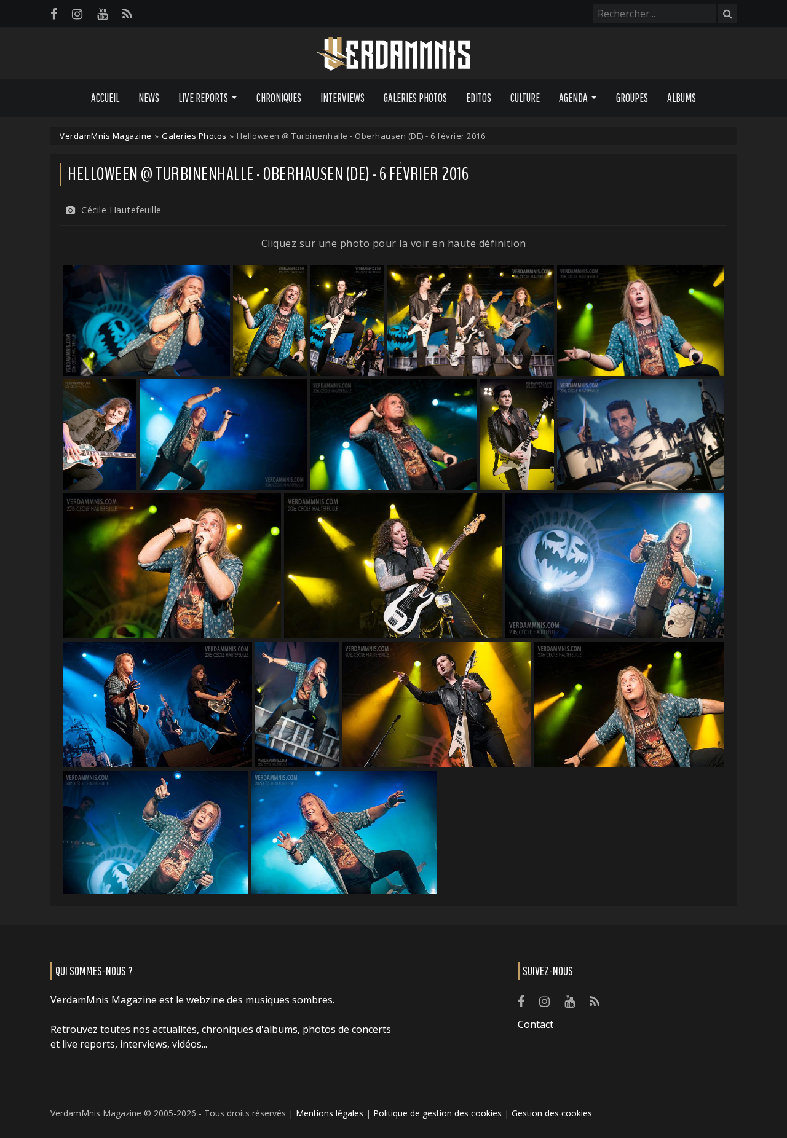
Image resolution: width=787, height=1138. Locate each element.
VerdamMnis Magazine (106, 135)
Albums (681, 97)
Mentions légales (329, 1113)
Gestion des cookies (552, 1113)
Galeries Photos (415, 97)
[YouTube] (102, 14)
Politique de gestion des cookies (437, 1113)
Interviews (342, 97)
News (148, 97)
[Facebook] (53, 14)
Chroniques (278, 97)
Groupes (632, 97)
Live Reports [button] (203, 97)
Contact (535, 1024)
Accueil (105, 97)
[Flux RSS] (127, 14)
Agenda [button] (573, 97)
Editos (478, 97)
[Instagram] (77, 14)
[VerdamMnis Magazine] (393, 54)
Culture (525, 97)
